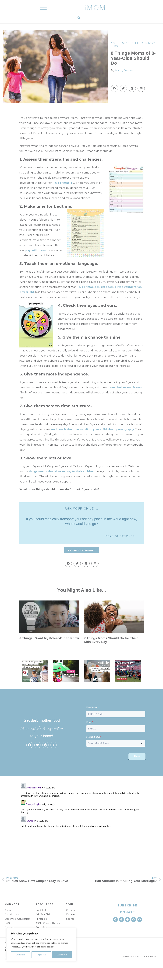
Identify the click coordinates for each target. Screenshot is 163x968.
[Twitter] (37, 745)
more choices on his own (125, 387)
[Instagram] (53, 745)
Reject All (41, 955)
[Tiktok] (121, 919)
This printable (62, 182)
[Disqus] (81, 822)
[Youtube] (139, 919)
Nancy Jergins (124, 70)
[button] (79, 17)
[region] (41, 945)
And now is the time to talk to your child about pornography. (93, 429)
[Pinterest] (45, 745)
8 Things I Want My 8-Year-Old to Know (49, 638)
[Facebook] (29, 745)
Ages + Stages (122, 43)
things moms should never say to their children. (62, 471)
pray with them (35, 250)
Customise (20, 955)
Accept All (62, 955)
